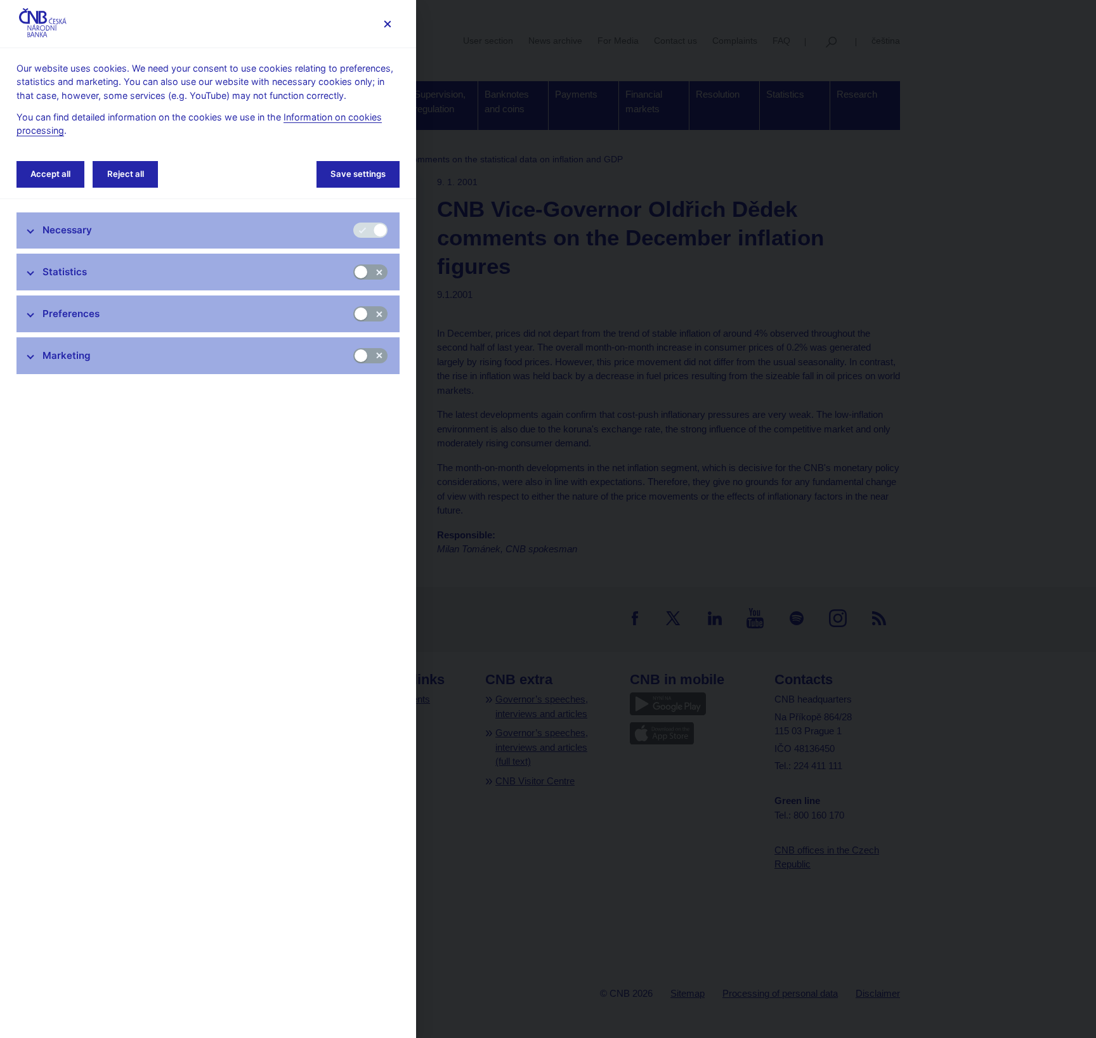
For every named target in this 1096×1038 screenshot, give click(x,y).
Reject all (125, 174)
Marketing (66, 355)
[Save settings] (387, 23)
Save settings (358, 174)
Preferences (71, 314)
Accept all (50, 174)
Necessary (67, 230)
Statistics (64, 272)
